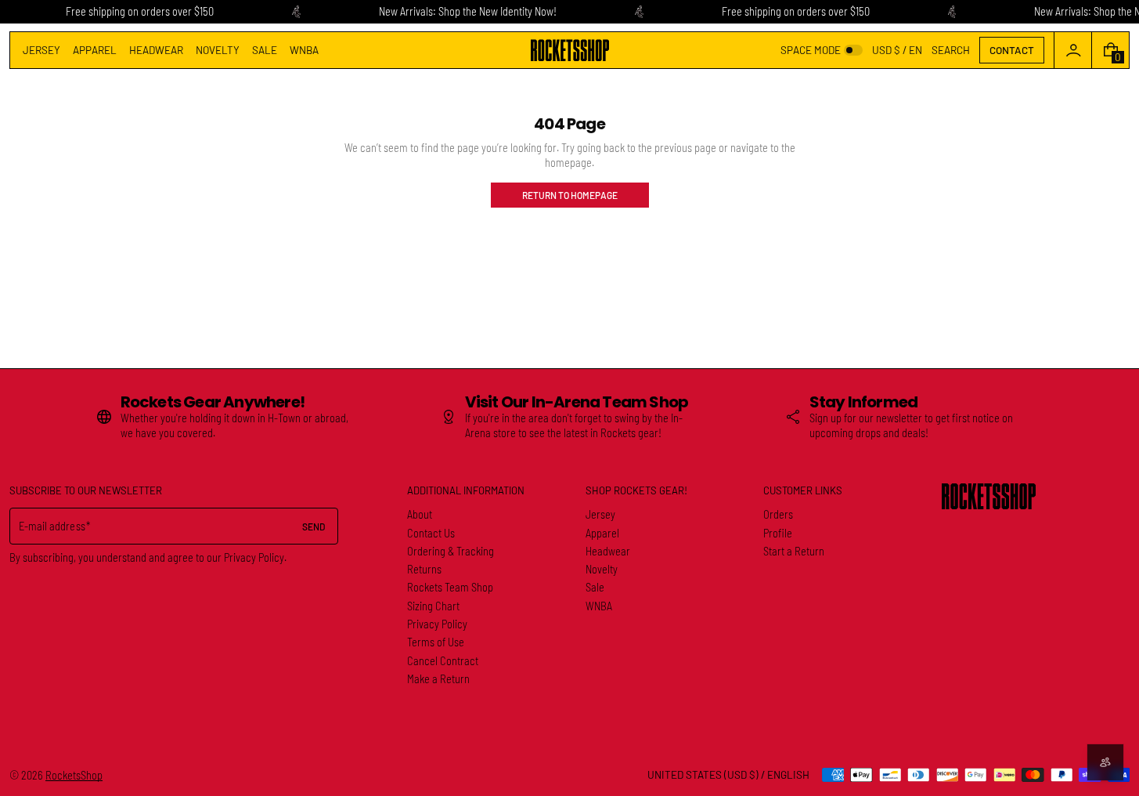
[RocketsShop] (989, 496)
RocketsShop (74, 775)
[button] (951, 50)
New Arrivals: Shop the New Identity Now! (468, 11)
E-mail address (52, 526)
